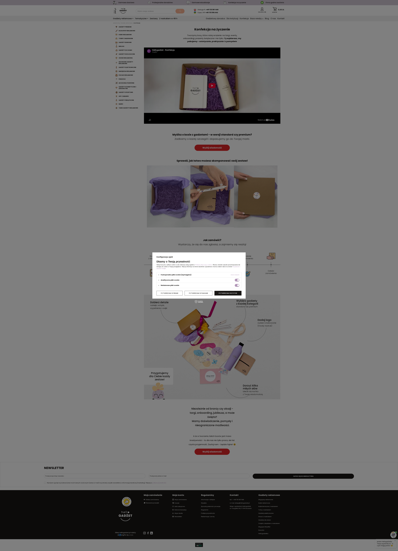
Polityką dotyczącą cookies (203, 265)
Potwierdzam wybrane (169, 293)
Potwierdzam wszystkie (228, 293)
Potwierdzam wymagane (198, 293)
